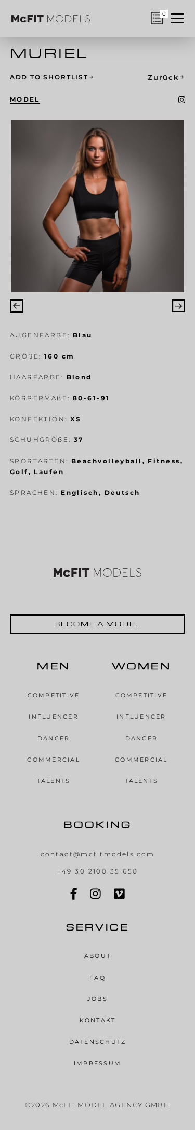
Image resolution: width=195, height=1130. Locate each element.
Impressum (97, 1063)
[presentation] (16, 305)
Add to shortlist (52, 77)
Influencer (54, 716)
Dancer (53, 738)
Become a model (97, 624)
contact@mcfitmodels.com (97, 854)
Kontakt (98, 1020)
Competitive (54, 695)
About (97, 956)
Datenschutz (97, 1042)
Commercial (53, 759)
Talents (54, 780)
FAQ (97, 977)
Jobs (97, 999)
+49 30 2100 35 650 (97, 871)
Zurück (166, 77)
